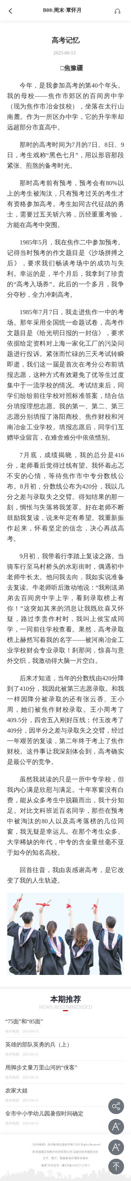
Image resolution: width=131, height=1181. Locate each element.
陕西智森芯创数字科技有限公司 (52, 1151)
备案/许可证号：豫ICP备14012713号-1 (65, 1165)
